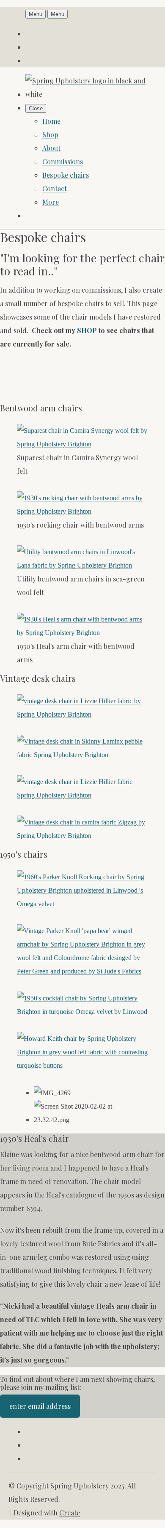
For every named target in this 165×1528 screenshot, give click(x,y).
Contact (54, 188)
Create (69, 1512)
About (51, 148)
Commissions (62, 161)
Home (51, 121)
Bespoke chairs (65, 175)
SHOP (87, 330)
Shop (50, 134)
